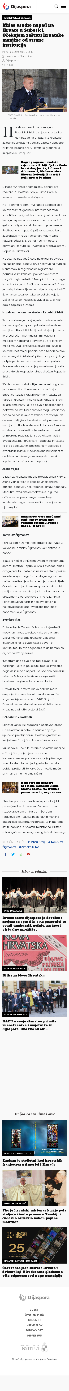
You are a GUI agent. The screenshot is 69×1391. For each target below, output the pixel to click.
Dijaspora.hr (12, 60)
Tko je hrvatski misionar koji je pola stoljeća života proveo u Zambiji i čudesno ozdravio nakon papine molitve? (34, 1216)
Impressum (34, 1335)
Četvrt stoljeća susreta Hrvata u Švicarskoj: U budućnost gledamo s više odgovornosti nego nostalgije (32, 1272)
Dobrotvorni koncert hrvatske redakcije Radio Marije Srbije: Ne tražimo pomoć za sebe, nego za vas (41, 787)
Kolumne (34, 1320)
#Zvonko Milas (29, 847)
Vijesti (9, 64)
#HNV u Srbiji (36, 842)
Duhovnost (34, 1330)
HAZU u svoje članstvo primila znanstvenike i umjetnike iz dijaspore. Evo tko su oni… (29, 1025)
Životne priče (34, 1314)
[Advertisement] (34, 1072)
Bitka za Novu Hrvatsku (23, 975)
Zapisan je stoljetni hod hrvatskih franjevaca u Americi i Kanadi (32, 1162)
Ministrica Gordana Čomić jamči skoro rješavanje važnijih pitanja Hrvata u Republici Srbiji (40, 521)
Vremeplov (35, 1325)
